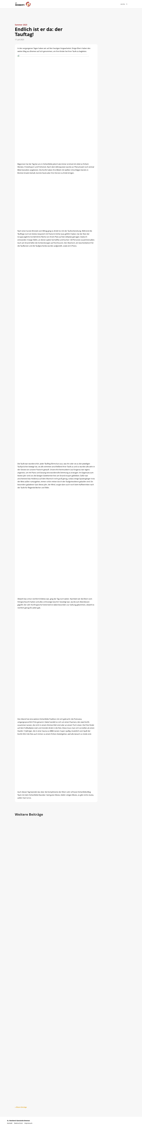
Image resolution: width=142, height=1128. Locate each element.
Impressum (28, 1123)
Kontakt (10, 1123)
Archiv (123, 4)
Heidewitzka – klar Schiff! (31, 893)
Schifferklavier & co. (28, 1084)
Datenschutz (19, 1123)
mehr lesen (21, 905)
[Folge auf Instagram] (131, 1122)
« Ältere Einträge (21, 1107)
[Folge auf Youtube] (123, 1122)
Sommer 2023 (21, 24)
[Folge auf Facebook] (115, 1122)
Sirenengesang (25, 989)
